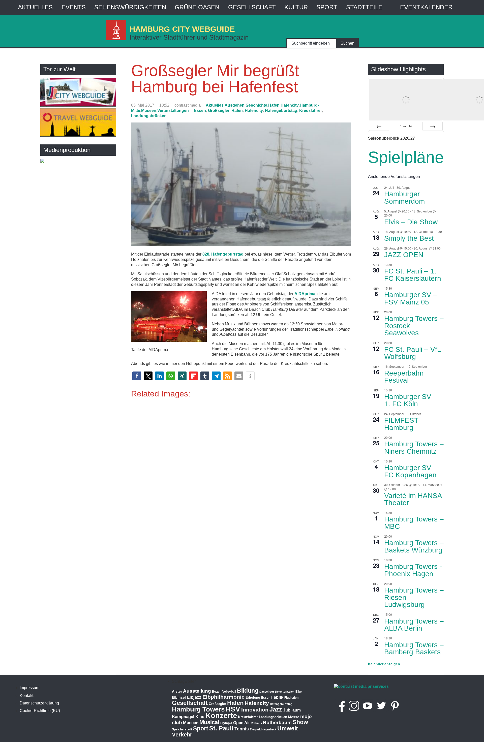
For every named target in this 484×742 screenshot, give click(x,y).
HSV (233, 709)
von (406, 126)
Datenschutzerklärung (39, 703)
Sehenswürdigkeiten (130, 7)
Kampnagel (183, 716)
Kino (199, 717)
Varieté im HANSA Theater (413, 499)
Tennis (241, 728)
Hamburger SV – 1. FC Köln (410, 400)
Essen (200, 110)
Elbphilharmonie (223, 697)
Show (300, 722)
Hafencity (290, 105)
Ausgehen (235, 105)
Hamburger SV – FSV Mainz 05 (410, 298)
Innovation (254, 710)
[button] (136, 376)
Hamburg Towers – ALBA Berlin (414, 624)
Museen (148, 110)
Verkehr (182, 734)
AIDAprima (304, 294)
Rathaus (256, 723)
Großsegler (218, 110)
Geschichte (256, 105)
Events (74, 7)
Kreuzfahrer (310, 110)
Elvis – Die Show (411, 222)
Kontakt (26, 695)
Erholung (253, 697)
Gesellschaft (252, 7)
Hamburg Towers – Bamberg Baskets (414, 648)
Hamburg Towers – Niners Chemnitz (414, 447)
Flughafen (291, 697)
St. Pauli (221, 728)
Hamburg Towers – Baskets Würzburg (414, 546)
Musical (209, 722)
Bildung (247, 690)
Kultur (296, 7)
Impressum (29, 688)
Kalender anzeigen (384, 664)
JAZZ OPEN (403, 255)
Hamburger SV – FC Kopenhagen (410, 471)
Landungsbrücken (149, 116)
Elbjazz (194, 697)
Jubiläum (292, 710)
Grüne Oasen (197, 7)
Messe (293, 717)
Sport (326, 7)
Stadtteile (364, 7)
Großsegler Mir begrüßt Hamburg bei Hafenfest (215, 78)
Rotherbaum (277, 722)
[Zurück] (379, 126)
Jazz (275, 709)
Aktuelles (35, 7)
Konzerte (221, 715)
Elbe (298, 691)
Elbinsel (179, 697)
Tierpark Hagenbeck (263, 729)
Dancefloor (266, 691)
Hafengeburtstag (281, 110)
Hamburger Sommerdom (404, 197)
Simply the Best (409, 238)
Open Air (241, 723)
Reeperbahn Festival (404, 376)
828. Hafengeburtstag (223, 254)
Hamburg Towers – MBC (414, 522)
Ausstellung (197, 691)
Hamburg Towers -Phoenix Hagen (413, 570)
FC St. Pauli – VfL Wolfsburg (412, 353)
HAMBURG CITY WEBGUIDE (182, 28)
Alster (177, 691)
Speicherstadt (182, 729)
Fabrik (277, 697)
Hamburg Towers (198, 709)
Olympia (226, 723)
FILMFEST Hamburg (401, 423)
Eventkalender (426, 7)
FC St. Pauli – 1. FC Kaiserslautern (412, 274)
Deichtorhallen (284, 691)
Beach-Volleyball (224, 691)
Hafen (274, 105)
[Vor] (432, 126)
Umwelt (287, 728)
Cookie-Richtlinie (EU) (40, 710)
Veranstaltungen (173, 110)
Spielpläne (406, 157)
